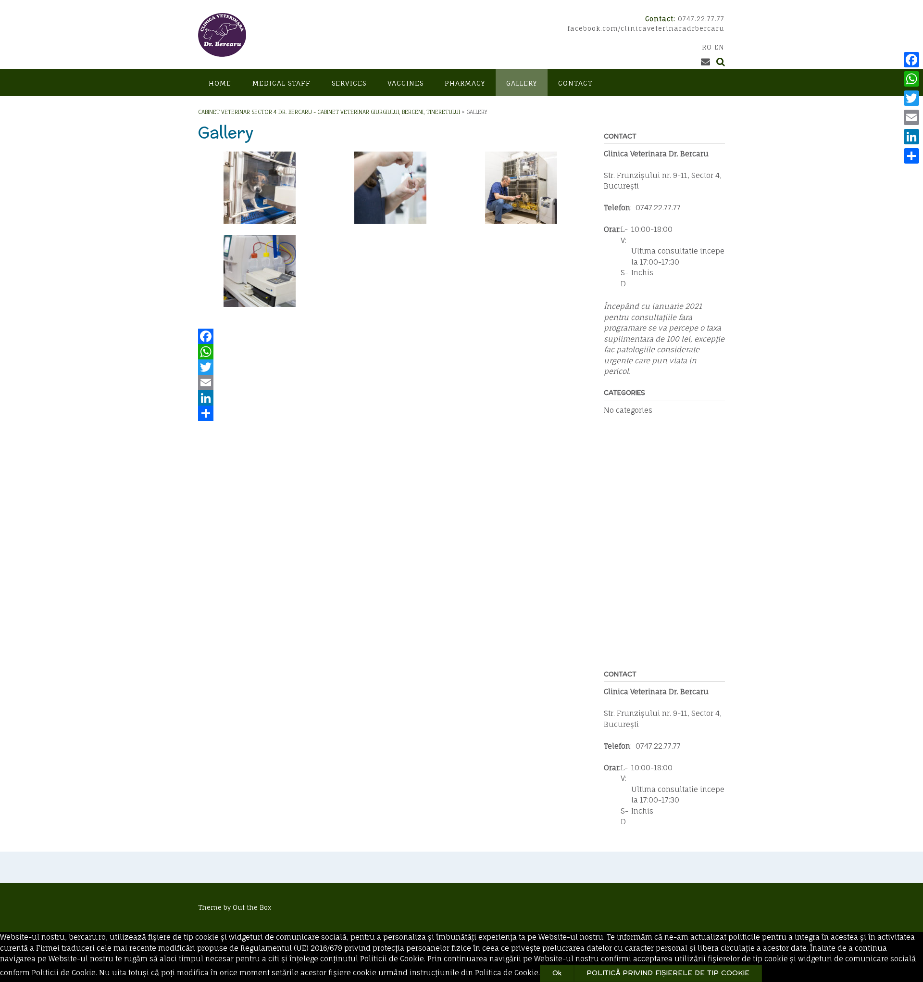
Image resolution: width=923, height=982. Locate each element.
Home (220, 83)
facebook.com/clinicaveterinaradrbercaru (645, 28)
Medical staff (281, 83)
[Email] (390, 382)
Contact (575, 83)
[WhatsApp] (390, 351)
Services (349, 83)
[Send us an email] (705, 61)
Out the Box (252, 907)
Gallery (521, 83)
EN (719, 47)
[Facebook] (390, 336)
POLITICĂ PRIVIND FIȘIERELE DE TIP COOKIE (667, 973)
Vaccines (405, 83)
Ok (556, 973)
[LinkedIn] (390, 398)
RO (707, 47)
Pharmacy (465, 83)
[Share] (390, 413)
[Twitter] (390, 367)
